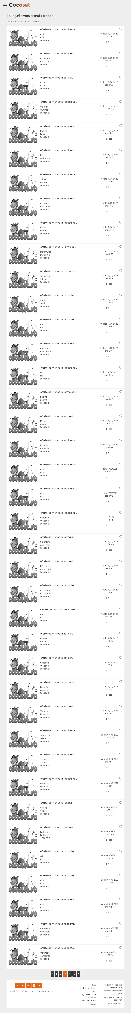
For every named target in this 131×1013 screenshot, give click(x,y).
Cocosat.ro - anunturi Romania (39, 991)
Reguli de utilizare (88, 994)
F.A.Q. (94, 985)
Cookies (92, 1004)
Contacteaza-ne (114, 1003)
